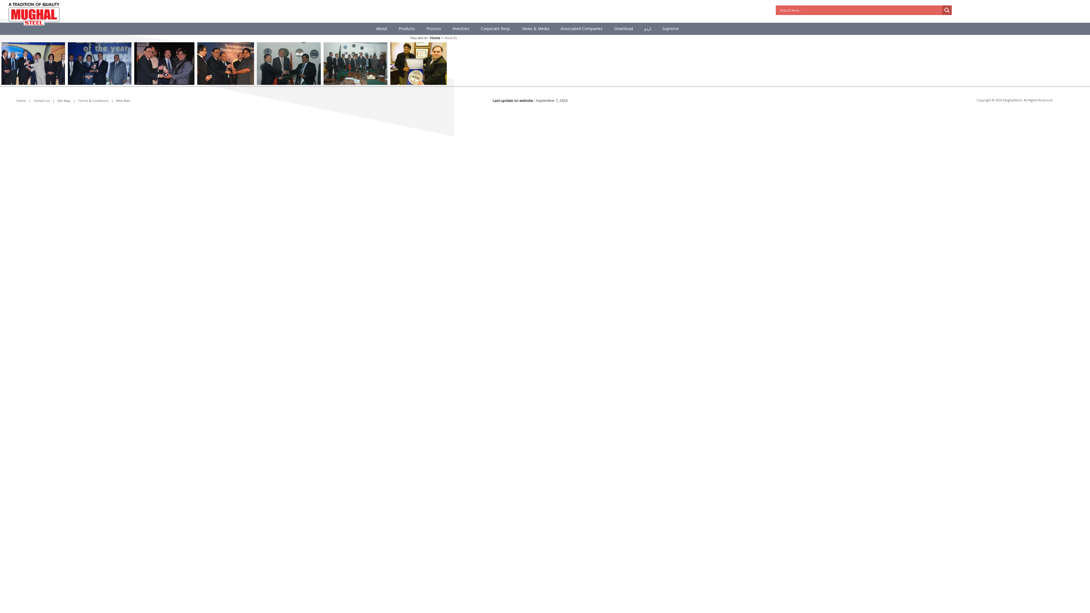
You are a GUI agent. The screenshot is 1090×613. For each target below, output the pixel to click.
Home (21, 100)
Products (407, 28)
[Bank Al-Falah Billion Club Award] (418, 63)
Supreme (671, 28)
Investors (460, 28)
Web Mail (123, 100)
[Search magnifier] (947, 10)
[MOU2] (355, 63)
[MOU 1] (289, 63)
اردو (647, 28)
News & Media (535, 28)
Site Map (63, 100)
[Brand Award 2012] (164, 63)
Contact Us (41, 100)
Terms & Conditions (93, 100)
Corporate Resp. (496, 28)
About (381, 28)
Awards (450, 37)
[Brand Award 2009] (33, 63)
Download (623, 28)
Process (433, 28)
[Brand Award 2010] (99, 63)
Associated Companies (582, 28)
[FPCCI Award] (225, 63)
